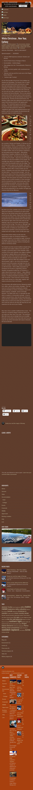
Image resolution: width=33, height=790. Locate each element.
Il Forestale (13, 778)
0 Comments (22, 48)
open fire (10, 623)
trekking (3, 632)
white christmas (13, 48)
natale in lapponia (6, 46)
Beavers (28, 609)
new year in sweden (15, 46)
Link (3, 522)
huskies (11, 617)
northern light (23, 46)
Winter (3, 488)
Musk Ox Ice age (5, 621)
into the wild (11, 619)
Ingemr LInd (4, 619)
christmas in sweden (15, 45)
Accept (23, 6)
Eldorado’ (4, 615)
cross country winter (24, 45)
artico (23, 607)
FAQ (3, 519)
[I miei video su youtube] (5, 12)
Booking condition (6, 516)
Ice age (16, 617)
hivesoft (5, 44)
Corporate (4, 508)
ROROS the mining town (19, 625)
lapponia (19, 619)
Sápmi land (5, 513)
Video (3, 494)
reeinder (19, 623)
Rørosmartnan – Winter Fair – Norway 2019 (18, 595)
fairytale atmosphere (10, 615)
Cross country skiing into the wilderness (17, 582)
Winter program (12, 44)
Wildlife (4, 511)
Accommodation (6, 497)
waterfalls (7, 632)
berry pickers (4, 611)
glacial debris (17, 615)
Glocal (25, 615)
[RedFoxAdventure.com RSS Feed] (5, 18)
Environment (5, 642)
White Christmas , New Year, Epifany (14, 40)
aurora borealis (21, 44)
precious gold (15, 623)
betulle (10, 611)
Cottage (5, 502)
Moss (29, 619)
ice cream (21, 617)
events (3, 645)
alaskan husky (7, 607)
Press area (5, 648)
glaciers (21, 615)
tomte (27, 630)
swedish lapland (10, 629)
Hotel (4, 499)
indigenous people (27, 617)
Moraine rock (25, 619)
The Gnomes (22, 630)
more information (13, 6)
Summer (4, 491)
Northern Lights (25, 621)
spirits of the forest (24, 627)
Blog (3, 640)
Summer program (6, 651)
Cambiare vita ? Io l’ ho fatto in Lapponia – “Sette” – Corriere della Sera (13, 734)
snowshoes (15, 628)
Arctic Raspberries (16, 607)
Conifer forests (11, 613)
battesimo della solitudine (17, 609)
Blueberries (15, 611)
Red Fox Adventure (7, 671)
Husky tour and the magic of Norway (14, 423)
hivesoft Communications (13, 673)
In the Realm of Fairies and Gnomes (16, 589)
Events (3, 505)
